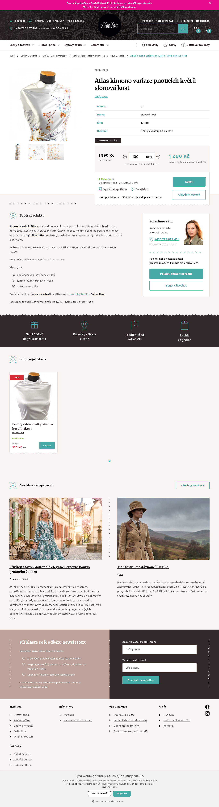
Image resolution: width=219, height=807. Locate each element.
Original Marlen (23, 736)
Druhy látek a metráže (55, 55)
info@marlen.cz (126, 7)
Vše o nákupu (75, 20)
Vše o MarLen (55, 20)
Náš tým (169, 714)
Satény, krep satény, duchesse (88, 55)
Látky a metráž (29, 55)
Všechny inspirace (192, 485)
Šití (121, 574)
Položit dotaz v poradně (176, 273)
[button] (107, 179)
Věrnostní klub (165, 20)
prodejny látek (79, 294)
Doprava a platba (124, 714)
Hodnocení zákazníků (177, 720)
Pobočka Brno (22, 764)
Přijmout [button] (122, 793)
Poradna (69, 714)
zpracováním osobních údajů (33, 687)
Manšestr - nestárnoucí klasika (143, 567)
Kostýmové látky (21, 579)
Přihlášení (187, 20)
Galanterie (20, 731)
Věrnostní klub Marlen (78, 720)
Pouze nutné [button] (99, 793)
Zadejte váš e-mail (134, 660)
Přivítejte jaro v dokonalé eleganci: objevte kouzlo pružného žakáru (49, 569)
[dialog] (109, 789)
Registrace (203, 20)
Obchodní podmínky (126, 725)
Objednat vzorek (189, 194)
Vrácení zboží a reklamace (130, 720)
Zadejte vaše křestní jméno (139, 641)
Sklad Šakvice (22, 754)
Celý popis (101, 96)
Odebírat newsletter (141, 680)
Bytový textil (21, 714)
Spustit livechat (176, 285)
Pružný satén (118, 55)
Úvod (12, 55)
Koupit (189, 181)
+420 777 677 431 (167, 239)
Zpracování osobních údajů (130, 731)
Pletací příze (22, 720)
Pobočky (147, 20)
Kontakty (169, 725)
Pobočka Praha (23, 759)
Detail (47, 445)
